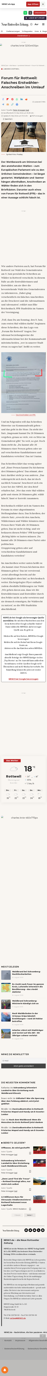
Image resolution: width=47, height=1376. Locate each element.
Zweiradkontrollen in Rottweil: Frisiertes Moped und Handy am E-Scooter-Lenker (23, 1112)
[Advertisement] (23, 236)
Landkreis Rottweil (11, 69)
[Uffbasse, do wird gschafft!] (39, 1150)
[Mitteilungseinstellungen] (4, 1369)
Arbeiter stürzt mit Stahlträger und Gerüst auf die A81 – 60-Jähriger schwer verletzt (27, 1033)
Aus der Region (37, 1152)
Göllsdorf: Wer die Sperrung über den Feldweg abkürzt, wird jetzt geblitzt (22, 1101)
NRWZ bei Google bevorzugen (23, 679)
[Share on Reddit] (26, 99)
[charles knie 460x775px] (23, 853)
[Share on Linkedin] (21, 99)
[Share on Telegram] (3, 104)
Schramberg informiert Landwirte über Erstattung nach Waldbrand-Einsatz (19, 1090)
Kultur (37, 1184)
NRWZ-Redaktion (20, 1209)
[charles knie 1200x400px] (23, 51)
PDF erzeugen (36, 116)
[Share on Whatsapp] (17, 99)
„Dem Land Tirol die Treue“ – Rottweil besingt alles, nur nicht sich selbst (15, 1181)
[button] (36, 24)
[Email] (7, 104)
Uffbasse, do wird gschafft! (15, 1148)
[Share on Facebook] (3, 99)
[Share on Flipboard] (7, 99)
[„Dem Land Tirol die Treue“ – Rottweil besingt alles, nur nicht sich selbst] (39, 1181)
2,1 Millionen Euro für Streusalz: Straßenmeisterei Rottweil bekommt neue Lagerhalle (16, 1201)
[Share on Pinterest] (12, 99)
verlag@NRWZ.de (18, 1318)
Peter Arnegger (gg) (21, 110)
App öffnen (33, 4)
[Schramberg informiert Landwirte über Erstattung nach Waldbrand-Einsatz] (39, 1163)
